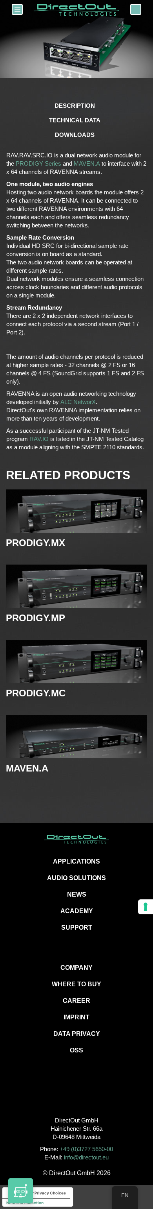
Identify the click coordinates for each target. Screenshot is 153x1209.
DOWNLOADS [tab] (75, 134)
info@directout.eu (86, 1157)
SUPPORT (76, 927)
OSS (76, 1050)
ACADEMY (76, 911)
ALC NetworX (78, 402)
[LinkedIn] (94, 1094)
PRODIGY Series (38, 163)
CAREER (76, 1000)
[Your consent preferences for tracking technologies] (145, 906)
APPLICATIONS (76, 861)
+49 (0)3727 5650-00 (86, 1149)
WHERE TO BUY (76, 984)
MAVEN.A (87, 163)
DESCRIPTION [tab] (75, 105)
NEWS (76, 894)
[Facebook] (59, 1094)
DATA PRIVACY (76, 1033)
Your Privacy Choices (45, 1193)
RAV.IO (39, 439)
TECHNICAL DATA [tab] (74, 120)
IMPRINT (76, 1017)
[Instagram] (77, 1094)
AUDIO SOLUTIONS (76, 878)
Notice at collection (25, 1202)
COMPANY (76, 967)
